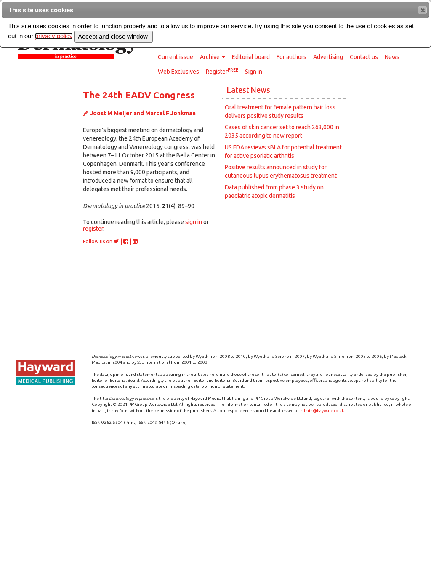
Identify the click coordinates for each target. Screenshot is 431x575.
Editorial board (251, 56)
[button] (422, 10)
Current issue (175, 56)
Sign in (253, 71)
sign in (193, 221)
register (93, 228)
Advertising (328, 56)
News (392, 56)
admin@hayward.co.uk (322, 410)
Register (222, 71)
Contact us (364, 56)
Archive (210, 56)
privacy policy (54, 36)
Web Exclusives (178, 71)
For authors (291, 56)
